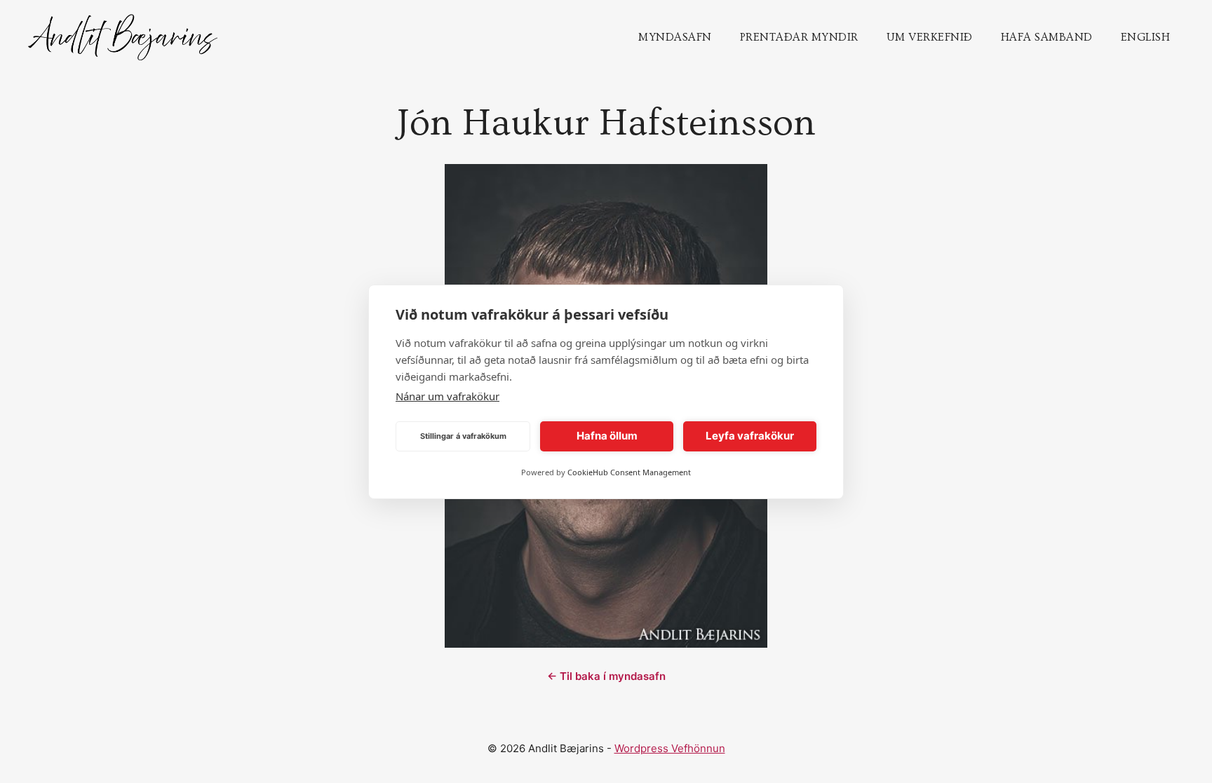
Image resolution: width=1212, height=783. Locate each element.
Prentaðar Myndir (799, 37)
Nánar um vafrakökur (447, 396)
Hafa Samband (1047, 37)
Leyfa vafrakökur (750, 435)
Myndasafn (675, 37)
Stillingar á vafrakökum (463, 436)
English (1146, 37)
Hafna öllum (607, 435)
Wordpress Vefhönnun (669, 748)
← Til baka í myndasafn (606, 676)
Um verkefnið (930, 37)
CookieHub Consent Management (629, 472)
